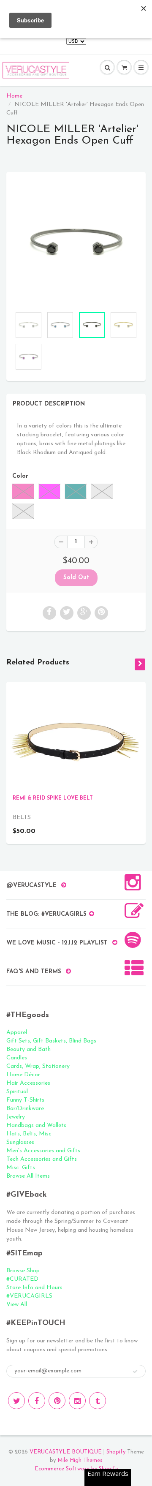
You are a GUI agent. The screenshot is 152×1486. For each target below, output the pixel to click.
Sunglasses (20, 1142)
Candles (16, 1058)
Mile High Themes (80, 1460)
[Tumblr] (97, 1400)
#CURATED (22, 1279)
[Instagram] (77, 1400)
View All (16, 1304)
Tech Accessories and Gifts (41, 1159)
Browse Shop (23, 1271)
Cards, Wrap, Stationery (38, 1066)
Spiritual (17, 1092)
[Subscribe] (135, 1371)
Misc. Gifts (20, 1168)
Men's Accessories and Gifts (43, 1151)
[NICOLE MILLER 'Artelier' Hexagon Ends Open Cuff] (76, 243)
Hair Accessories (28, 1083)
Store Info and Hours (34, 1288)
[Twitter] (16, 1400)
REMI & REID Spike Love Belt (53, 798)
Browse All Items (28, 1176)
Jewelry (15, 1117)
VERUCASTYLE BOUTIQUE (66, 1452)
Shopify (115, 1452)
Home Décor (23, 1075)
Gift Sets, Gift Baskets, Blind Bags (51, 1041)
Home (14, 96)
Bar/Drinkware (25, 1108)
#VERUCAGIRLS (29, 1296)
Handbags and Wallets (36, 1125)
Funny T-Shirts (25, 1100)
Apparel (16, 1032)
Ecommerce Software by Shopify (76, 1469)
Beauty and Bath (28, 1049)
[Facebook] (36, 1400)
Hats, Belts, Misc (29, 1134)
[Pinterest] (57, 1400)
